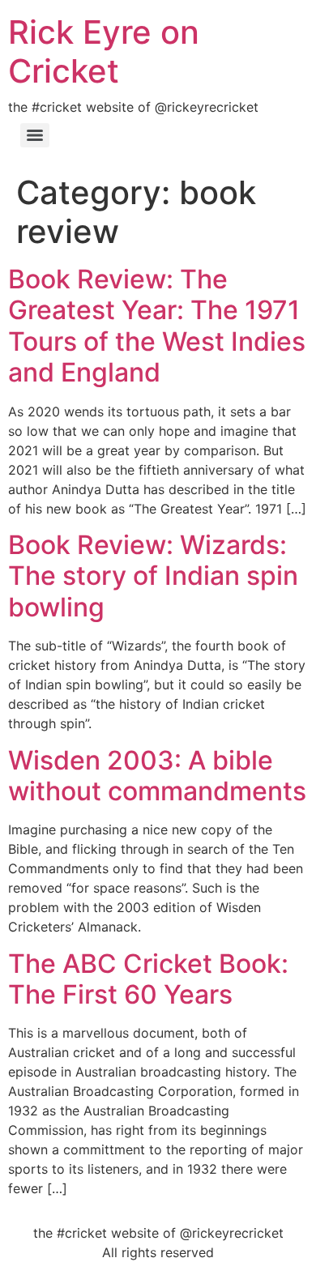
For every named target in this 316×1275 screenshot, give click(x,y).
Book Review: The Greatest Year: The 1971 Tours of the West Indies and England (156, 325)
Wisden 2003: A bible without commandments (157, 775)
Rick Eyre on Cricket (103, 51)
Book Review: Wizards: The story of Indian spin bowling (153, 576)
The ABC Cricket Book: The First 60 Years (148, 979)
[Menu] (34, 135)
